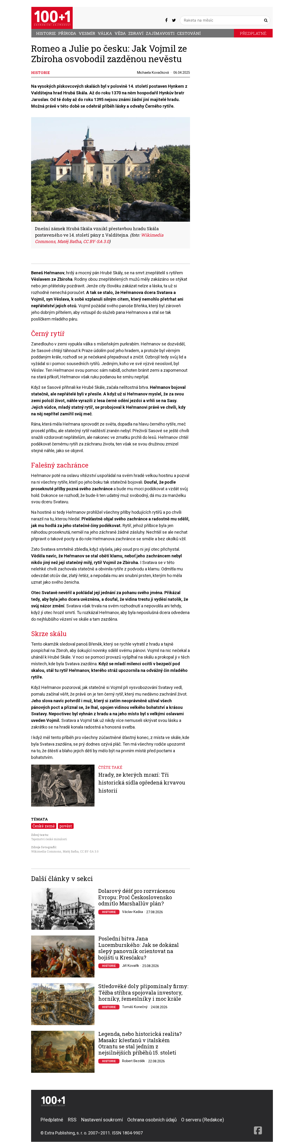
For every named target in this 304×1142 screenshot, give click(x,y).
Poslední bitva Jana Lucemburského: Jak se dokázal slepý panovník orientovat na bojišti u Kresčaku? (138, 948)
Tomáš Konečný (134, 1007)
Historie (46, 33)
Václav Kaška (132, 912)
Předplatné (253, 33)
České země (44, 825)
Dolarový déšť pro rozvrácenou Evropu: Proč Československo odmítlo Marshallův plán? (136, 897)
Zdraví (135, 33)
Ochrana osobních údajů (152, 1120)
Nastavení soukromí (102, 1120)
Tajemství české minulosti (49, 839)
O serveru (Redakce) (202, 1120)
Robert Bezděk (133, 1061)
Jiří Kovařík (130, 965)
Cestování (189, 33)
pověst (65, 825)
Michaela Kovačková (153, 72)
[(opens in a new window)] (166, 20)
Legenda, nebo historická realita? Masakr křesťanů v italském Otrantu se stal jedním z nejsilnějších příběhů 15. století (140, 1043)
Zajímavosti (160, 33)
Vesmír (87, 33)
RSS (72, 1120)
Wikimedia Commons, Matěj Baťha (55, 851)
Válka (105, 33)
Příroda (67, 33)
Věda (120, 33)
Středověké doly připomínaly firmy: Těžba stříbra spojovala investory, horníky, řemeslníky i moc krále (143, 992)
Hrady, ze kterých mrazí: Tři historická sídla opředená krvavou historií (141, 782)
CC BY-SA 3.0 (89, 851)
